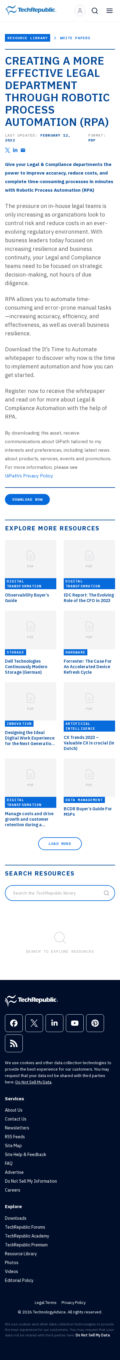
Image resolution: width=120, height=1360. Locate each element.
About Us (13, 1110)
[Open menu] (109, 10)
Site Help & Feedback (25, 1154)
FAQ (9, 1163)
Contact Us (15, 1119)
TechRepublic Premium (26, 1245)
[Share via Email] (23, 150)
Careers (12, 1190)
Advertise (14, 1172)
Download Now (27, 499)
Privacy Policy (74, 1302)
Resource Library (27, 38)
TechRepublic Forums (25, 1227)
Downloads (15, 1218)
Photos (11, 1262)
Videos (11, 1271)
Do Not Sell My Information (31, 1181)
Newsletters (17, 1128)
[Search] (94, 10)
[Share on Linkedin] (15, 150)
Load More (60, 843)
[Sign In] (80, 10)
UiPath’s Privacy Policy (29, 476)
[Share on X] (7, 150)
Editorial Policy (19, 1280)
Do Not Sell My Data (33, 1082)
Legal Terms (46, 1302)
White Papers (75, 38)
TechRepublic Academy (27, 1236)
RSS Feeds (15, 1137)
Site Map (13, 1145)
